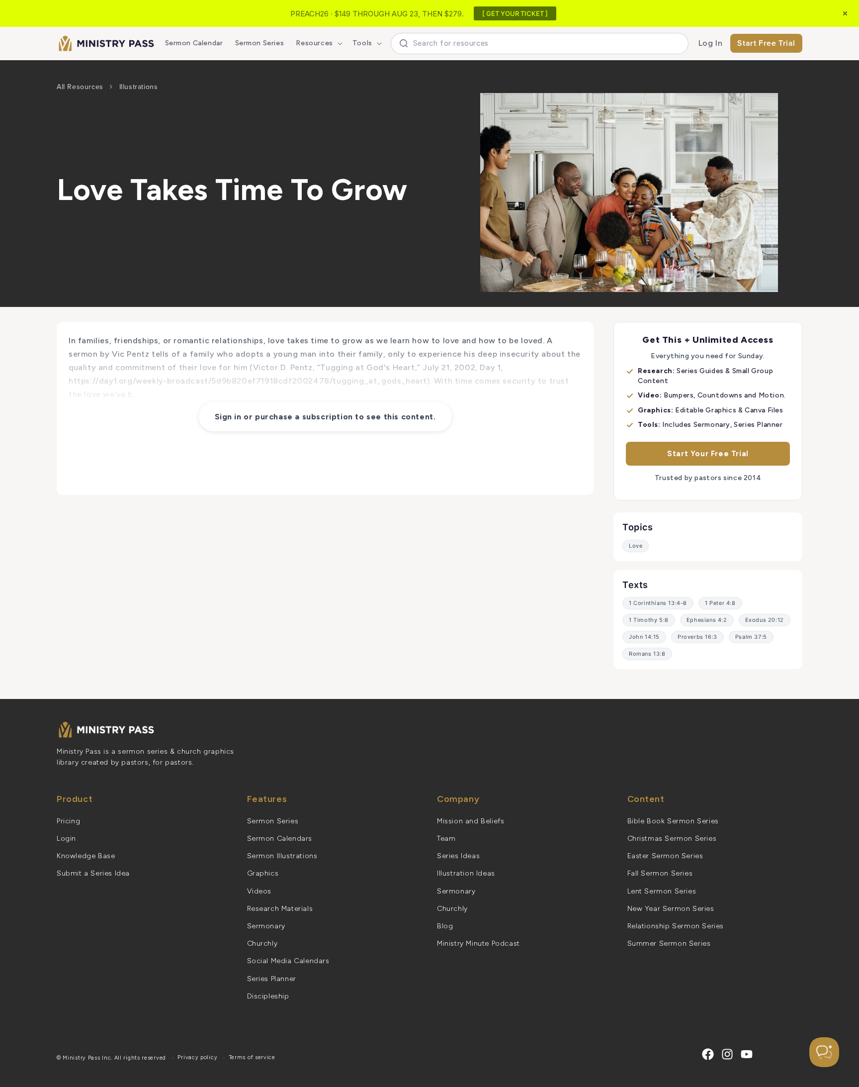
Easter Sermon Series (665, 856)
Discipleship (268, 996)
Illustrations (138, 87)
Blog (445, 926)
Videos (259, 891)
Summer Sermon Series (669, 943)
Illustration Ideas (466, 873)
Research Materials (280, 908)
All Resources (80, 87)
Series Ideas (458, 856)
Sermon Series (273, 821)
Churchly (262, 943)
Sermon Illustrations (282, 856)
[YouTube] (747, 1054)
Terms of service (252, 1057)
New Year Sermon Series (670, 908)
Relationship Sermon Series (675, 926)
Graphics (263, 873)
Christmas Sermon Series (672, 838)
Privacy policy (197, 1057)
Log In (710, 43)
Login (66, 838)
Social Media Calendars (288, 961)
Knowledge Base (86, 856)
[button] (318, 43)
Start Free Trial (766, 43)
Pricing (68, 821)
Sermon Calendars (280, 838)
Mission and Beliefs (470, 821)
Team (446, 838)
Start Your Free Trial (708, 453)
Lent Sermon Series (661, 891)
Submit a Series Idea (93, 873)
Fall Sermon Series (660, 873)
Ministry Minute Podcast (478, 943)
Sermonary (266, 926)
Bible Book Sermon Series (673, 821)
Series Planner (271, 979)
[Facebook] (708, 1054)
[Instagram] (727, 1054)
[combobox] (539, 43)
